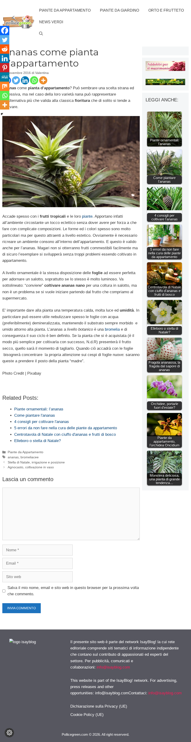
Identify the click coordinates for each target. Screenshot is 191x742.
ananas (13, 457)
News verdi (51, 22)
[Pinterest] (4, 67)
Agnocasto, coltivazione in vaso (31, 467)
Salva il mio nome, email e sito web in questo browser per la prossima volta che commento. (73, 591)
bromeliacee (29, 457)
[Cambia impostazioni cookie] (9, 732)
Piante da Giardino (119, 10)
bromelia (112, 329)
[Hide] (2, 114)
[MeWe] (4, 77)
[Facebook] (4, 30)
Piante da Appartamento (65, 10)
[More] (43, 80)
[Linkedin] (25, 80)
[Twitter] (16, 80)
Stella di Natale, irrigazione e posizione (36, 462)
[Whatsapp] (34, 80)
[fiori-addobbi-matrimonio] (165, 69)
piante (87, 216)
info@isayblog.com (113, 667)
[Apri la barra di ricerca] (41, 34)
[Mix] (4, 86)
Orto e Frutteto (166, 10)
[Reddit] (4, 49)
